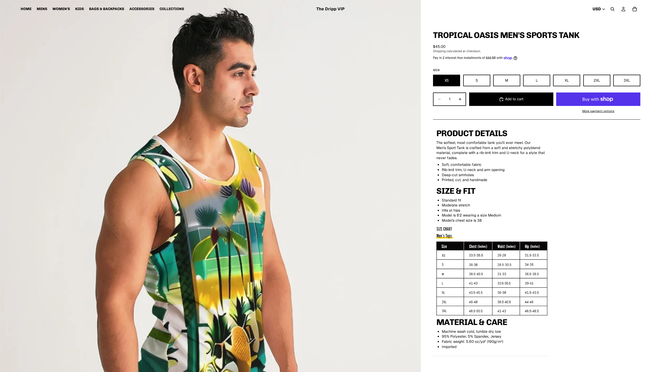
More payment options (598, 111)
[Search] (612, 9)
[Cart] (634, 9)
